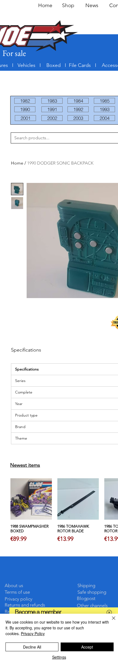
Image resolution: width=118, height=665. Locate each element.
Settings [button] (59, 657)
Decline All (32, 647)
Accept (87, 647)
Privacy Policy (33, 633)
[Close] (110, 621)
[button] (109, 612)
